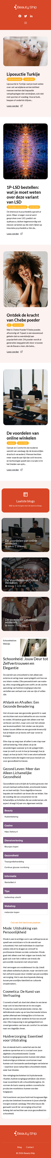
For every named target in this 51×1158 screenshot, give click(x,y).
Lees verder (13, 106)
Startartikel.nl (10, 882)
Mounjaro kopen (11, 846)
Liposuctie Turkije (23, 74)
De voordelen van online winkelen (23, 435)
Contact (30, 1147)
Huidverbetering (11, 816)
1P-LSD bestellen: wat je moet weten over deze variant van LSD (24, 194)
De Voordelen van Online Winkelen (21, 581)
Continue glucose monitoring (16, 867)
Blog (19, 1147)
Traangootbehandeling (14, 861)
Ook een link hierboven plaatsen (25, 922)
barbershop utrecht (12, 897)
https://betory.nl (11, 831)
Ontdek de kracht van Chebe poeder (23, 317)
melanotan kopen (11, 912)
